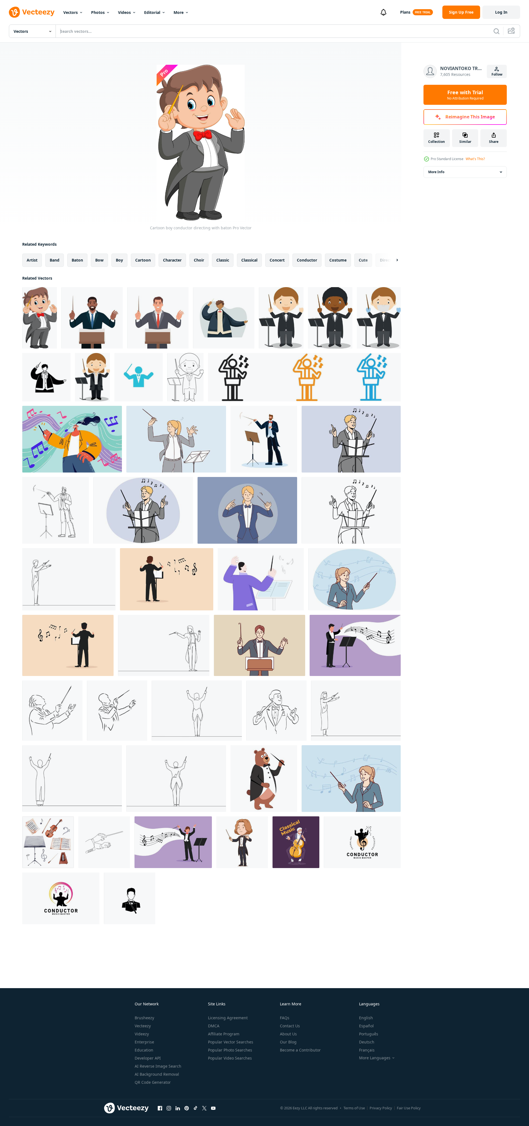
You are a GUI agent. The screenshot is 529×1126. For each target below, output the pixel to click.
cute (363, 260)
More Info (436, 172)
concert (277, 260)
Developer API (148, 1058)
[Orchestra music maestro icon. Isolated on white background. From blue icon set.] (138, 377)
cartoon (143, 260)
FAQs (284, 1017)
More (179, 12)
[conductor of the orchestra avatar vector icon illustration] (129, 898)
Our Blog (288, 1042)
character (172, 260)
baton (77, 260)
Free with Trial (465, 95)
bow (99, 260)
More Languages (374, 1058)
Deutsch (366, 1042)
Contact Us (290, 1025)
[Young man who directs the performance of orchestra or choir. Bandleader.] (92, 318)
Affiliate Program (223, 1033)
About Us (288, 1033)
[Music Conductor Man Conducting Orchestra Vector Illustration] (263, 439)
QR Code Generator (153, 1082)
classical (249, 260)
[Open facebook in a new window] (160, 1108)
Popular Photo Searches (230, 1050)
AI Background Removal (157, 1074)
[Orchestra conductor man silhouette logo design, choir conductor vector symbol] (60, 898)
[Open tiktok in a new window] (195, 1108)
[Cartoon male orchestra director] (261, 579)
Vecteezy (143, 1025)
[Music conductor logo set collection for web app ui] (304, 377)
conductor (307, 260)
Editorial (152, 12)
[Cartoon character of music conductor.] (242, 842)
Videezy (142, 1033)
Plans (405, 12)
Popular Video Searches (230, 1058)
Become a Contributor (300, 1050)
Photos (98, 12)
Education (144, 1050)
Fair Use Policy (409, 1107)
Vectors (70, 12)
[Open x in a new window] (204, 1108)
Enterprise (144, 1042)
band (54, 260)
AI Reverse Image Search (158, 1066)
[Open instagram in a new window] (169, 1108)
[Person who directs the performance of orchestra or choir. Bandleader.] (158, 318)
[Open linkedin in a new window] (178, 1108)
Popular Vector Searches (230, 1042)
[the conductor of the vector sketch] (52, 710)
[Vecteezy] (31, 12)
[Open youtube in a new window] (213, 1108)
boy (119, 260)
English (366, 1017)
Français (367, 1050)
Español (366, 1025)
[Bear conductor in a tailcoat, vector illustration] (263, 778)
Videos (124, 12)
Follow (497, 74)
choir (199, 260)
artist (32, 260)
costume (338, 260)
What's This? (475, 158)
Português (368, 1033)
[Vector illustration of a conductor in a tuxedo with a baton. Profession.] (223, 318)
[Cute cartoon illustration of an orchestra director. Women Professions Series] (92, 377)
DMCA (213, 1025)
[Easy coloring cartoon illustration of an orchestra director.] (185, 377)
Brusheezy (144, 1017)
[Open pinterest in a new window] (186, 1108)
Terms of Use (354, 1107)
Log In (501, 12)
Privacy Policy (381, 1107)
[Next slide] (392, 260)
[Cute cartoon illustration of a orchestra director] (281, 318)
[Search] (496, 31)
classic (222, 260)
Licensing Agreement (228, 1017)
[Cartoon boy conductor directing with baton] (39, 318)
